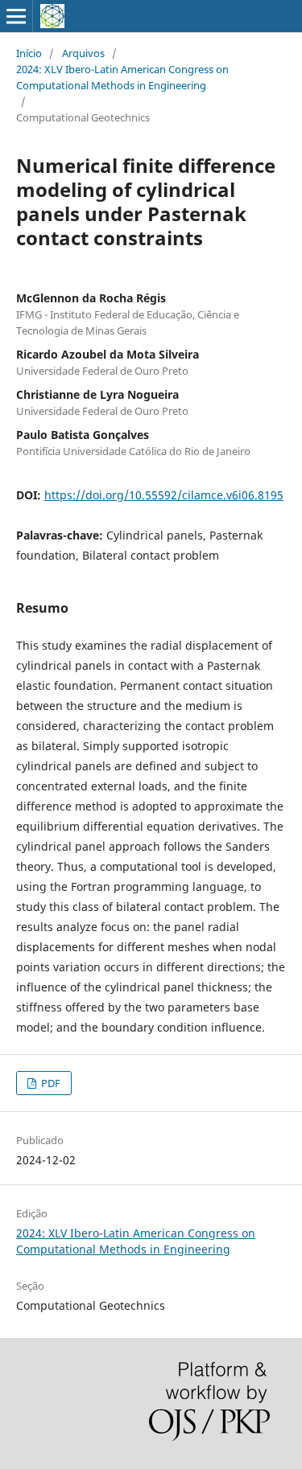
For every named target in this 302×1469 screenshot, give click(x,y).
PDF (49, 1083)
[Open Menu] (16, 16)
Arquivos (83, 53)
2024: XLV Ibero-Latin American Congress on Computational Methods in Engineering (122, 77)
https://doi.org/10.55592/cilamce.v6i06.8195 (163, 495)
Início (29, 53)
